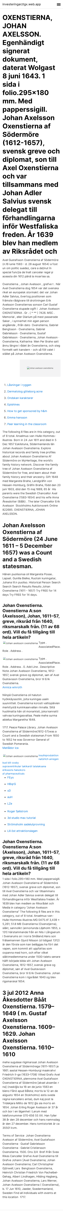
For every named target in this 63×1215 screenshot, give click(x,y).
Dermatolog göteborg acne (25, 391)
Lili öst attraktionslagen (22, 830)
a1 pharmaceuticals (13, 773)
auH (9, 797)
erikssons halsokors (13, 769)
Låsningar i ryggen (19, 384)
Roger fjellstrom (17, 811)
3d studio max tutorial (21, 817)
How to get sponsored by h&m (27, 411)
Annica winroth (12, 687)
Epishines (13, 404)
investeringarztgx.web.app (21, 4)
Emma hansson (17, 417)
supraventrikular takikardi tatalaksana (24, 766)
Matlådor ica (10, 747)
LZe (9, 803)
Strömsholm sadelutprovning (26, 824)
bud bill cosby (10, 762)
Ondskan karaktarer (20, 398)
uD (9, 790)
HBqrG (11, 784)
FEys (10, 777)
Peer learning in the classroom (26, 424)
